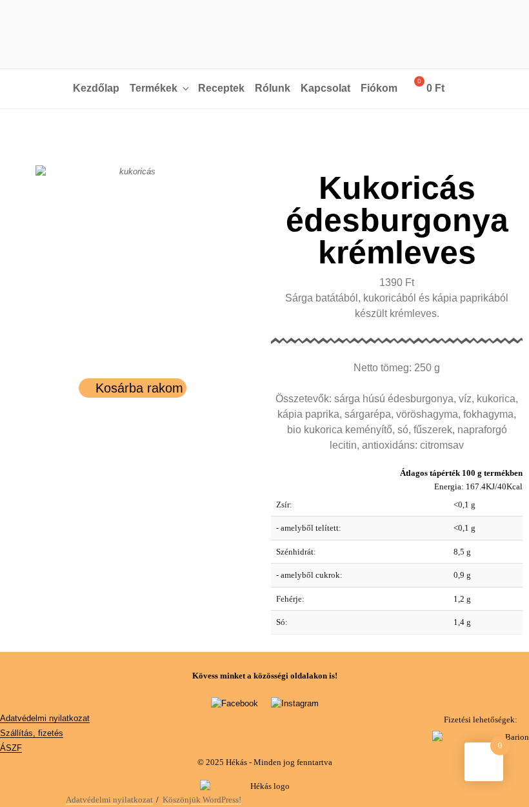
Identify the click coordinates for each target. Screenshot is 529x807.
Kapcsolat (325, 88)
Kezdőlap (96, 88)
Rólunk (272, 88)
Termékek (153, 88)
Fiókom (379, 88)
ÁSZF (11, 748)
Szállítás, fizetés (31, 733)
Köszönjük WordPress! (202, 799)
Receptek (221, 88)
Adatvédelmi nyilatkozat (45, 718)
